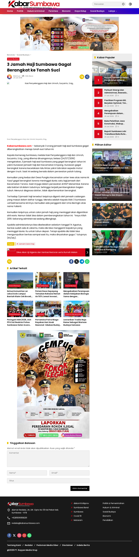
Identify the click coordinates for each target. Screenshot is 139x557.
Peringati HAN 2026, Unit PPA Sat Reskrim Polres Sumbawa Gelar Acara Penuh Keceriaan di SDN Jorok (19, 322)
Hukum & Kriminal (111, 507)
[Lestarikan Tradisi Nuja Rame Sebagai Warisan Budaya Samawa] (76, 309)
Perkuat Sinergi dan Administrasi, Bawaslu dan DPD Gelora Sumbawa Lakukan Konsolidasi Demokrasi (115, 91)
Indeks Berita (83, 545)
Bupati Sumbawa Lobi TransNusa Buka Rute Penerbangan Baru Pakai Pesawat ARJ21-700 (116, 132)
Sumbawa (78, 511)
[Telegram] (82, 261)
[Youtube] (24, 535)
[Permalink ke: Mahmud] (10, 76)
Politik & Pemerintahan (73, 314)
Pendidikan (108, 520)
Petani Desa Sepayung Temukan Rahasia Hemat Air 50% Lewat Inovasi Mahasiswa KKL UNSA (47, 294)
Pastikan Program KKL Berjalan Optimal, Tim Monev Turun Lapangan (116, 101)
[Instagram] (19, 535)
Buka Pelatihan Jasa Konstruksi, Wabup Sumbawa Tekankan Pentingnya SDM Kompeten (114, 122)
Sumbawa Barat (81, 507)
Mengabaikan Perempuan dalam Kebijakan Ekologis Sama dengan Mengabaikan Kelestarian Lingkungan (76, 294)
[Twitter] (76, 261)
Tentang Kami (14, 545)
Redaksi (29, 545)
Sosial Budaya (13, 59)
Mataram (78, 520)
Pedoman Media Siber (47, 545)
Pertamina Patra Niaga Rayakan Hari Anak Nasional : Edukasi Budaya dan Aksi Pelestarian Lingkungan (48, 322)
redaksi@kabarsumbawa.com (26, 523)
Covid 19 (77, 516)
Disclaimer (67, 545)
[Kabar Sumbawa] (34, 4)
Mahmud (16, 76)
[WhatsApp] (87, 261)
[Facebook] (71, 261)
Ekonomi (40, 314)
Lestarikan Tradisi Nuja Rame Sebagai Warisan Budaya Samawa (75, 322)
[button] (123, 4)
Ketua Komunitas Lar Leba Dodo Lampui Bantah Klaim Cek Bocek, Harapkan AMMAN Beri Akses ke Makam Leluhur (19, 294)
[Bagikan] (87, 76)
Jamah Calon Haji (26, 244)
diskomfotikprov (81, 503)
